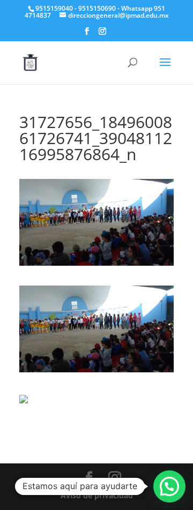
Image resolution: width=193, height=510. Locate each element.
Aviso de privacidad (97, 495)
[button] (169, 486)
